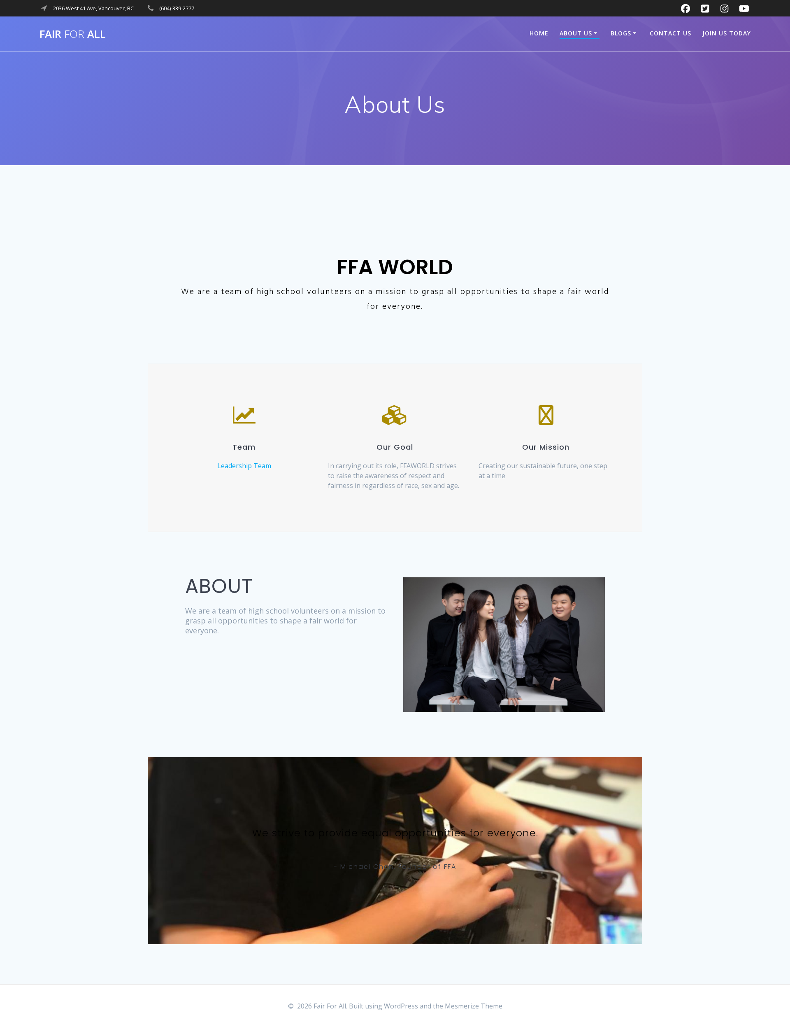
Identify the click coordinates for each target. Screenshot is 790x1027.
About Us (576, 33)
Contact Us (670, 33)
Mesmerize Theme (473, 1006)
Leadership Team (244, 465)
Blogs (621, 33)
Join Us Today (726, 33)
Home (539, 33)
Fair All (73, 34)
